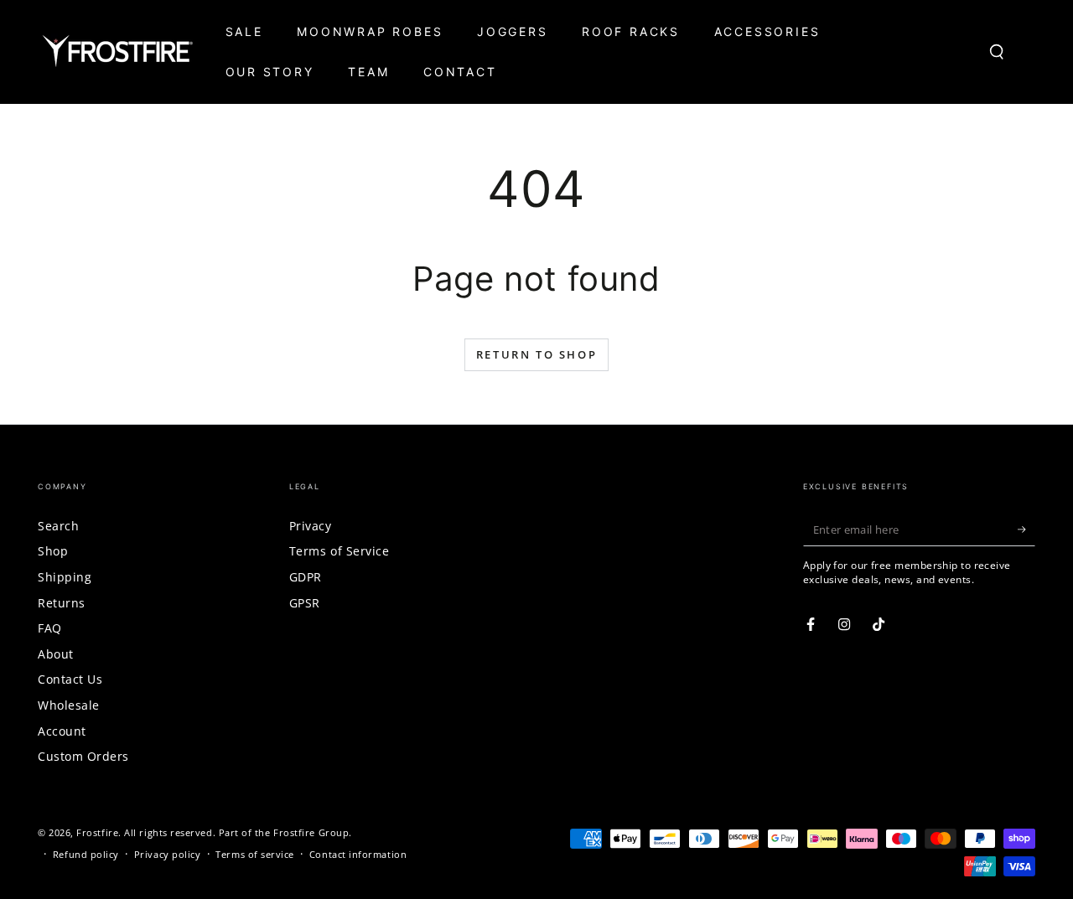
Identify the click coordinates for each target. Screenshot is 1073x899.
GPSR (304, 603)
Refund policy (86, 854)
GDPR (305, 577)
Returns (62, 603)
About (56, 654)
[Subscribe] (1026, 529)
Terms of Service (339, 551)
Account (62, 731)
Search (58, 526)
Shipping (64, 577)
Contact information (358, 854)
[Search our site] (997, 52)
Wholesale (69, 705)
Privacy (310, 526)
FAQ (50, 628)
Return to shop (536, 354)
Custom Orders (83, 756)
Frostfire (97, 832)
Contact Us (70, 679)
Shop (53, 551)
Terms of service (254, 854)
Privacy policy (167, 854)
